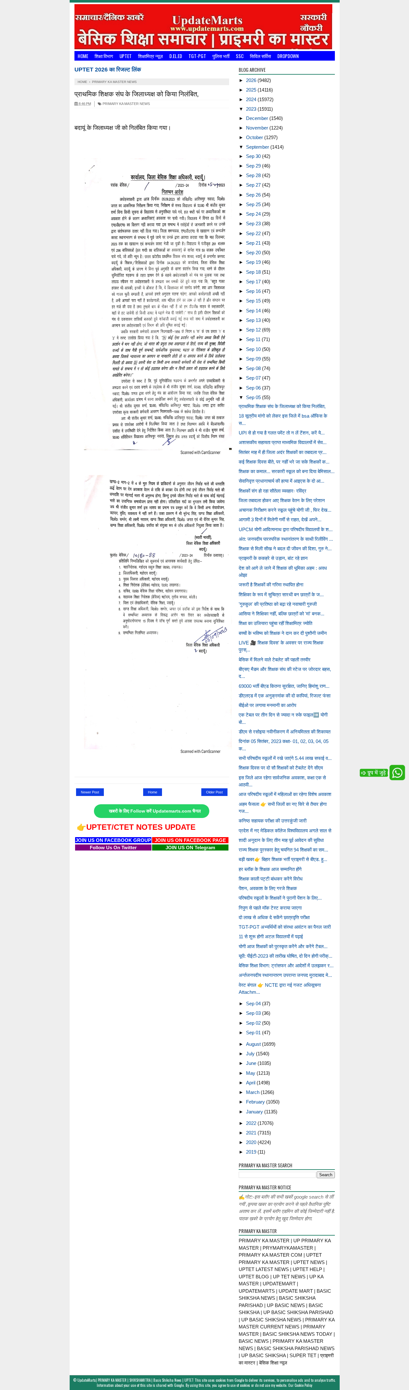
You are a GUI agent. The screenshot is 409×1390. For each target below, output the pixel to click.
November (257, 127)
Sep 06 (254, 387)
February (256, 1101)
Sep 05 (254, 397)
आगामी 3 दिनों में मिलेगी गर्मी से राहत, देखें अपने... (280, 519)
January (255, 1111)
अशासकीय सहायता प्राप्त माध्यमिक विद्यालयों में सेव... (283, 442)
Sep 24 (254, 214)
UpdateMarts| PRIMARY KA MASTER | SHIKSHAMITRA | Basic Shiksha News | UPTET (135, 1380)
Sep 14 (254, 310)
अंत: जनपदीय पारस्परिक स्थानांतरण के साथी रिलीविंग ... (286, 539)
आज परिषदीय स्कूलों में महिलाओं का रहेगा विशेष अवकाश (285, 794)
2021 (252, 1132)
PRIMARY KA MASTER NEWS (126, 104)
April (251, 1082)
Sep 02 (254, 1023)
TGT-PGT (197, 55)
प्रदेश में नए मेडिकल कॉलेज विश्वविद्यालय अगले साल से (285, 830)
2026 (252, 80)
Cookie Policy (303, 1385)
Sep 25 (254, 204)
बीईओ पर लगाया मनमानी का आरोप (267, 705)
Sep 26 (254, 194)
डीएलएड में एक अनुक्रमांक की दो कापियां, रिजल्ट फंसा (284, 695)
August (254, 1044)
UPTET (126, 55)
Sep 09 (254, 358)
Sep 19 (254, 262)
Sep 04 (254, 1003)
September (258, 147)
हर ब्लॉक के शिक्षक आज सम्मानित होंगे (270, 869)
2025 (252, 90)
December (257, 118)
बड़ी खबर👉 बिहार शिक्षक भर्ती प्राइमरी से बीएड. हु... (283, 859)
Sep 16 (254, 291)
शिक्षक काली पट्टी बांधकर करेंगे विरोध (271, 878)
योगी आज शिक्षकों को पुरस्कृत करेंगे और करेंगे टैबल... (283, 946)
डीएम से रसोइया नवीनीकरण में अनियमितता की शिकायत (284, 731)
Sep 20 (254, 252)
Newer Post (90, 792)
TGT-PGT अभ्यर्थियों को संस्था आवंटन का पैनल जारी (285, 927)
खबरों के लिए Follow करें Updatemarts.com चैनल (155, 811)
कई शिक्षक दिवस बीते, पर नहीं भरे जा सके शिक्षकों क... (284, 462)
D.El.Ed (175, 55)
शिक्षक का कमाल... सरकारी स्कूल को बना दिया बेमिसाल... (287, 471)
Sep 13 (254, 320)
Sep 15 (254, 300)
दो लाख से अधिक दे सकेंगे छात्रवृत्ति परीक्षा (274, 917)
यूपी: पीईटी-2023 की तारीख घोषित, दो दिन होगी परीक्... (285, 956)
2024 (252, 99)
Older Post (214, 792)
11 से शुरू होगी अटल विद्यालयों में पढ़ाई (271, 936)
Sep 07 (254, 378)
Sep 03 (254, 1013)
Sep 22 (254, 233)
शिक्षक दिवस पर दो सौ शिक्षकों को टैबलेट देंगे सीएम (281, 767)
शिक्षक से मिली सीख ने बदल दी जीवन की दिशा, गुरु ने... (285, 548)
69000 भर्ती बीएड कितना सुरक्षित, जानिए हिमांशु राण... (284, 686)
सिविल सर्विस (260, 55)
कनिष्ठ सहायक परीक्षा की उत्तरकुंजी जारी (272, 820)
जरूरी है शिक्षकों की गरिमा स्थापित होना (271, 584)
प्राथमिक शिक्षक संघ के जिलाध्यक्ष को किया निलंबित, (282, 406)
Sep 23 (254, 223)
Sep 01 (254, 1032)
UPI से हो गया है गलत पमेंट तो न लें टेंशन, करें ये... (282, 432)
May (251, 1073)
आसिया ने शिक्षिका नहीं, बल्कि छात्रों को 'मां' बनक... (281, 613)
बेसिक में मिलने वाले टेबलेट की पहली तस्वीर (275, 659)
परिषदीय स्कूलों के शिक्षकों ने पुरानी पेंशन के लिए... (280, 898)
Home (83, 55)
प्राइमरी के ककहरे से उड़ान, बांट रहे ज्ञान (273, 558)
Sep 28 (254, 175)
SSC (239, 55)
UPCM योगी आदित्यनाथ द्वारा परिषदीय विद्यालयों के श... (286, 529)
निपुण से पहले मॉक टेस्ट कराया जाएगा (270, 908)
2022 (252, 1123)
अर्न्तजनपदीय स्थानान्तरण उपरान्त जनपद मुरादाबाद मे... (285, 975)
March (253, 1092)
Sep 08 (254, 368)
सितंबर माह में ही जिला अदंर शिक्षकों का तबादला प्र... (283, 452)
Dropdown (288, 55)
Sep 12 (254, 329)
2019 (252, 1152)
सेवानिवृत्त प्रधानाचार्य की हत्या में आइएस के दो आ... (281, 481)
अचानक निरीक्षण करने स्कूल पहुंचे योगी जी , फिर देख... (285, 510)
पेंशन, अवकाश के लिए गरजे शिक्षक (268, 888)
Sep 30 (254, 156)
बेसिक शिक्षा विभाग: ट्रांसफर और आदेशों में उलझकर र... (286, 965)
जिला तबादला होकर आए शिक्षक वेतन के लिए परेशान (282, 500)
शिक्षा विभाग (104, 55)
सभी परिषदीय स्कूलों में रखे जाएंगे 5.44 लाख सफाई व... (285, 758)
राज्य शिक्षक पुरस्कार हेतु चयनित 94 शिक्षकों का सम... (283, 849)
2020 (252, 1142)
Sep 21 (254, 243)
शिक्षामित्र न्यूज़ (150, 55)
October (255, 137)
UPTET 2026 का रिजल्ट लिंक (107, 69)
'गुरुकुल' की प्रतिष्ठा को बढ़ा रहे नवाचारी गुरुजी (278, 604)
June (252, 1063)
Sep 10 (254, 349)
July (251, 1053)
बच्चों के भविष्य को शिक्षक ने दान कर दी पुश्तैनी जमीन (283, 633)
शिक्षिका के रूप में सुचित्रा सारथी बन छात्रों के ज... (281, 594)
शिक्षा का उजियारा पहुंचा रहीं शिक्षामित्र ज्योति (275, 623)
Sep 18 (254, 272)
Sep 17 (254, 281)
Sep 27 (254, 185)
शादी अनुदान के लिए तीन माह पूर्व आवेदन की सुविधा (281, 840)
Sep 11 (254, 339)
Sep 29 (254, 165)
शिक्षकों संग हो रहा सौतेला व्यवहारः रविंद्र (272, 491)
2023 (252, 109)
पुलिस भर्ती (220, 55)
